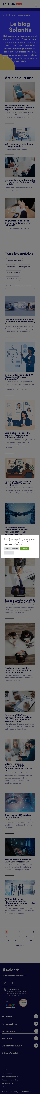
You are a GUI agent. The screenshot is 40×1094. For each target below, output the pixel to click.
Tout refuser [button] (9, 553)
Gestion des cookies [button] (12, 548)
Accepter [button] (24, 548)
